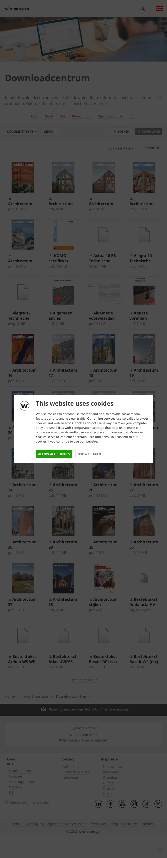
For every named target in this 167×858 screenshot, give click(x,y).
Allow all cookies (54, 454)
